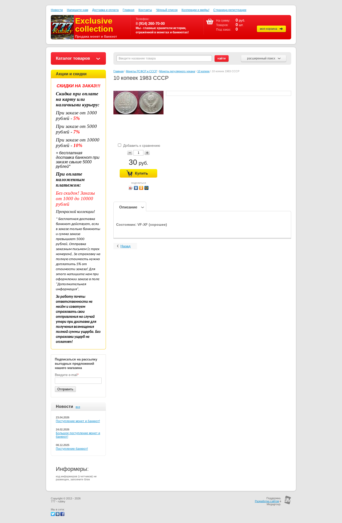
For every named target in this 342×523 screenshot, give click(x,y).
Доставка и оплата (105, 10)
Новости (57, 10)
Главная (128, 10)
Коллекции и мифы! (195, 10)
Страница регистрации (229, 10)
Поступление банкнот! (72, 449)
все (78, 406)
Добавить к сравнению (141, 145)
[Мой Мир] (146, 188)
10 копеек (203, 71)
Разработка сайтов (267, 501)
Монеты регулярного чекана (177, 71)
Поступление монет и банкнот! (78, 421)
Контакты (145, 10)
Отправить (65, 389)
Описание (128, 207)
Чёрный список (167, 10)
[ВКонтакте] (136, 188)
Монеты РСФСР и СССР (141, 71)
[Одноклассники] (141, 188)
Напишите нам (77, 10)
